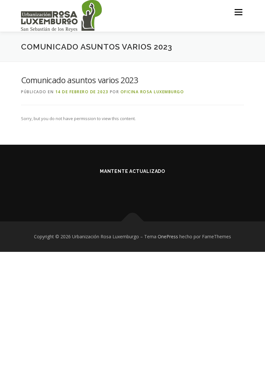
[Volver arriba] (132, 221)
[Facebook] (124, 189)
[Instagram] (140, 189)
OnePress (168, 236)
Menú (238, 12)
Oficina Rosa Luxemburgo (152, 92)
